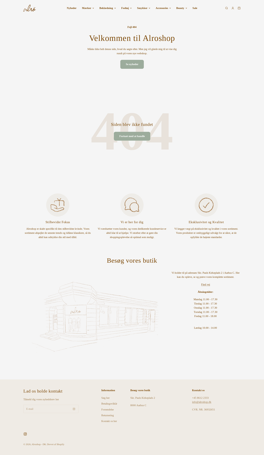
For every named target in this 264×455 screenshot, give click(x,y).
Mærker (86, 8)
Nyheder (71, 8)
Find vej (205, 284)
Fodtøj (125, 8)
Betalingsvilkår (109, 403)
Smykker (142, 8)
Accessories (162, 8)
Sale (195, 8)
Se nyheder (132, 64)
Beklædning (106, 8)
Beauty (180, 8)
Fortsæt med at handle (132, 136)
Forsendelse (107, 409)
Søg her (105, 397)
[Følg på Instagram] (25, 434)
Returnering (107, 415)
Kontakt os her (109, 421)
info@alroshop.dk (201, 402)
